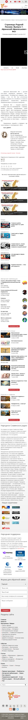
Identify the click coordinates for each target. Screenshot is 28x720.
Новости (3, 621)
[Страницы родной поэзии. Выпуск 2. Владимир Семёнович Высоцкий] (14, 197)
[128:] (14, 12)
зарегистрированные (17, 168)
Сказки (11, 665)
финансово (21, 548)
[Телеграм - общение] (7, 706)
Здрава (4, 655)
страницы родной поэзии (8, 153)
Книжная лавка (19, 638)
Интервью (15, 629)
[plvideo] (14, 709)
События (4, 643)
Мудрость (5, 657)
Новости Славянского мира (10, 627)
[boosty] (10, 709)
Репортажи (5, 632)
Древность (20, 655)
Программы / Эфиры (7, 623)
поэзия (18, 153)
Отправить (5, 610)
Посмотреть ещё (14, 326)
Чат (22, 7)
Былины (4, 667)
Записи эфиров (6, 625)
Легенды (17, 665)
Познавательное (7, 649)
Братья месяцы (6, 629)
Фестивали (5, 647)
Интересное (19, 659)
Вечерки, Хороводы (7, 650)
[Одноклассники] (4, 159)
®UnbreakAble (17, 717)
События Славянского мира (10, 645)
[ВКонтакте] (2, 159)
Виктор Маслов (14, 133)
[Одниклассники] (17, 706)
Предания (5, 665)
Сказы (3, 663)
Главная (3, 619)
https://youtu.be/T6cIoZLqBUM (8, 69)
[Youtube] (10, 706)
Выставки (16, 649)
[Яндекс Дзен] (21, 706)
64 (17, 1)
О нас (21, 677)
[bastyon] (17, 709)
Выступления (14, 647)
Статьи (3, 653)
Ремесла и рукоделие (8, 659)
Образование (12, 655)
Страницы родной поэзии (9, 34)
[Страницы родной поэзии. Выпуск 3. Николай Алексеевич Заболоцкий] (14, 209)
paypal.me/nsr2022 (20, 571)
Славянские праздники (16, 632)
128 (15, 1)
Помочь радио (7, 679)
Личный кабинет (19, 679)
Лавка (21, 673)
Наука (11, 657)
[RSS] (24, 706)
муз (19, 1)
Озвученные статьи (7, 636)
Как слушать (6, 675)
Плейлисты (20, 671)
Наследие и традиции (8, 660)
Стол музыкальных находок (10, 630)
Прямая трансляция (8, 671)
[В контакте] (14, 706)
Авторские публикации (10, 673)
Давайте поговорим (7, 638)
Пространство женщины (9, 634)
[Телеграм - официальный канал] (3, 706)
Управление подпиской (10, 677)
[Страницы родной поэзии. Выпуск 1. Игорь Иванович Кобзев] (14, 185)
